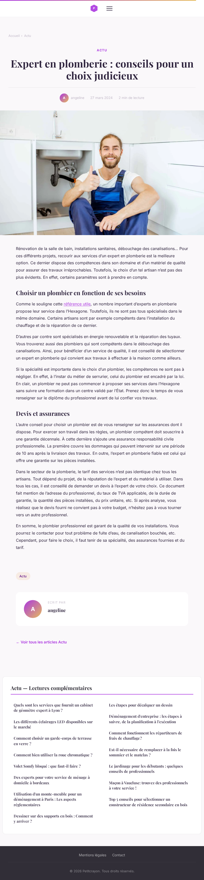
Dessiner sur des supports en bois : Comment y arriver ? (53, 818)
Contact (118, 855)
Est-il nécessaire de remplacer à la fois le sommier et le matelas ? (145, 752)
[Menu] (109, 8)
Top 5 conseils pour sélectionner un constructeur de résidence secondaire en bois (148, 802)
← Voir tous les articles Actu (41, 642)
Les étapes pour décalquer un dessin (140, 705)
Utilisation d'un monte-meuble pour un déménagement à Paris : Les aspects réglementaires (48, 799)
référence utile (77, 303)
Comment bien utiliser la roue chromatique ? (53, 754)
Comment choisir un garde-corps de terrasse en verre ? (53, 741)
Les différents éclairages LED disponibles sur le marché (53, 724)
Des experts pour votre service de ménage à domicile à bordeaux (52, 780)
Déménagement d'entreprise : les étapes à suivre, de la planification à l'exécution (145, 719)
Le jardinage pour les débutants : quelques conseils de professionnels (146, 769)
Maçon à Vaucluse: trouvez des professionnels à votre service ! (148, 785)
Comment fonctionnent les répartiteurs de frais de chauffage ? (145, 735)
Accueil (14, 36)
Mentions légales (92, 855)
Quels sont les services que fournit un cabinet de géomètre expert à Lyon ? (53, 708)
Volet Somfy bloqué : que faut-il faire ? (47, 766)
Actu (27, 36)
